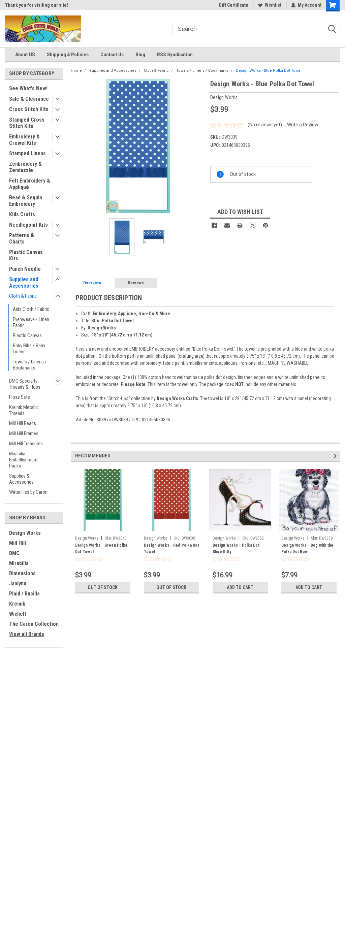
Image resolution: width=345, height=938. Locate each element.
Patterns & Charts (21, 238)
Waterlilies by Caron (28, 492)
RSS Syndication (175, 55)
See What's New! (28, 88)
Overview (92, 282)
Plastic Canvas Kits (26, 255)
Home (76, 70)
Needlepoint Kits (28, 225)
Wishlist (273, 5)
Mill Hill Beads (22, 423)
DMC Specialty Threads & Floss (24, 384)
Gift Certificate (233, 5)
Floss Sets (19, 397)
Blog (140, 55)
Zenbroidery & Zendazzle (25, 167)
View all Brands (26, 634)
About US (25, 55)
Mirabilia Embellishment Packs (23, 460)
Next (198, 146)
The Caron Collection (34, 624)
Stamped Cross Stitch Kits (26, 123)
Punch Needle (25, 269)
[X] (252, 225)
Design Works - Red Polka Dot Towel (171, 548)
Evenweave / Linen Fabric (31, 322)
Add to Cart (240, 587)
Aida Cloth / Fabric (31, 309)
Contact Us (112, 55)
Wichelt (17, 614)
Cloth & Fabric (23, 296)
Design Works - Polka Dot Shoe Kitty (236, 548)
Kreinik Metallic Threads (24, 410)
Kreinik (17, 604)
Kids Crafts (22, 214)
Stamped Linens (27, 153)
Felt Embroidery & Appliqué (29, 183)
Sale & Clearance (29, 99)
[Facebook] (214, 225)
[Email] (227, 225)
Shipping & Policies (68, 55)
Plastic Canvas (27, 335)
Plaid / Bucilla (24, 593)
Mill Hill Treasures (26, 444)
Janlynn (17, 583)
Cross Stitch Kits (29, 109)
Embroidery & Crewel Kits (24, 139)
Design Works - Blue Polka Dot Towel (269, 70)
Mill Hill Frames (23, 433)
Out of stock (103, 587)
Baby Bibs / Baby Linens (29, 349)
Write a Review (302, 124)
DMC (14, 553)
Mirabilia (19, 563)
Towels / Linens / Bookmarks (30, 365)
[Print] (240, 225)
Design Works (25, 533)
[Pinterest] (265, 225)
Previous (77, 146)
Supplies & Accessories (21, 479)
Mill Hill (17, 543)
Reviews (136, 282)
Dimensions (22, 573)
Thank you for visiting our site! (36, 5)
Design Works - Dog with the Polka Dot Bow (307, 548)
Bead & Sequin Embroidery (25, 200)
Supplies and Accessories (23, 282)
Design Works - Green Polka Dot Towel (101, 548)
